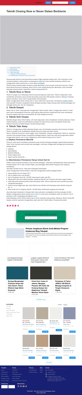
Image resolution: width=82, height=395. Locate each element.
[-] (18, 386)
